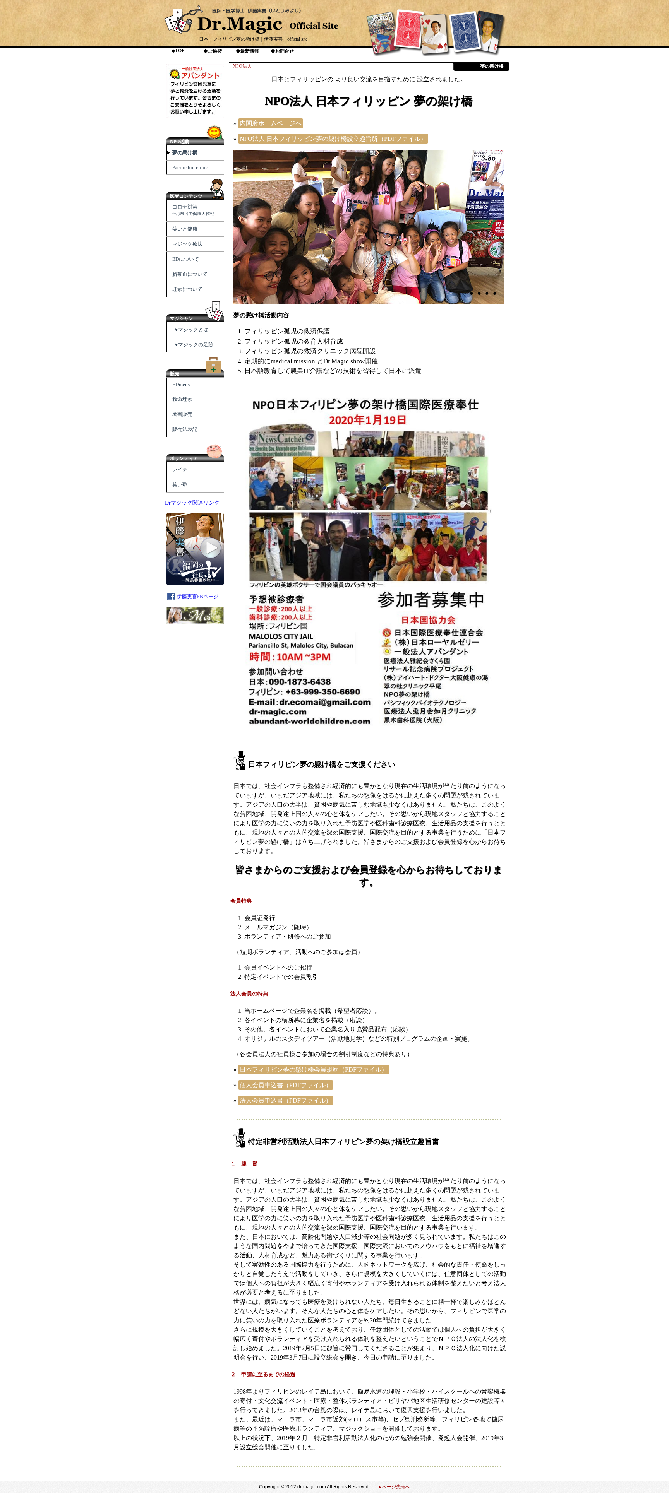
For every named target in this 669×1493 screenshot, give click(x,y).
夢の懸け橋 (184, 153)
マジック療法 (187, 244)
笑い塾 (179, 484)
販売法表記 (184, 429)
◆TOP (178, 50)
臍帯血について (190, 274)
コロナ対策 (193, 210)
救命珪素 (182, 399)
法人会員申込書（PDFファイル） (286, 1100)
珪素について (187, 289)
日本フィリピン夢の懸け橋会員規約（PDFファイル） (314, 1069)
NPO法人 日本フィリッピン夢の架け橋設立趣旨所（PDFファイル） (333, 138)
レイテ (179, 469)
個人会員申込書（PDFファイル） (286, 1085)
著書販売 (182, 414)
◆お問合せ (282, 51)
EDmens (181, 384)
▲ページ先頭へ (393, 1487)
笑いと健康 (184, 229)
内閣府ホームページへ (271, 123)
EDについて (185, 259)
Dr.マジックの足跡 (192, 344)
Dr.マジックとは (190, 329)
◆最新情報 (247, 51)
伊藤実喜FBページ (197, 596)
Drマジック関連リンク (192, 503)
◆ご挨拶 (212, 51)
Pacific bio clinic (190, 167)
